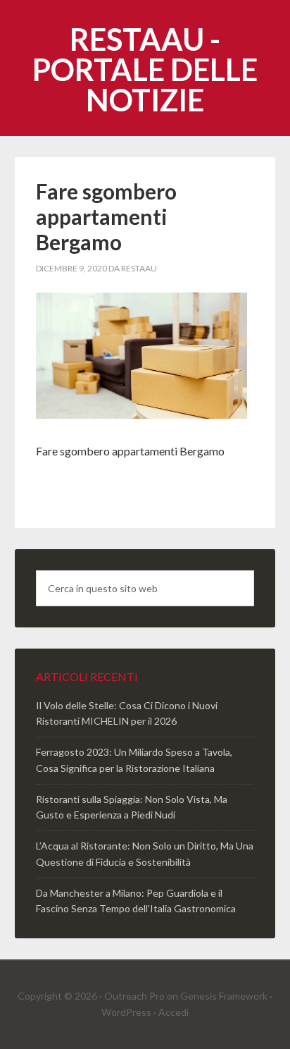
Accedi (173, 1012)
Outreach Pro (134, 996)
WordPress (126, 1012)
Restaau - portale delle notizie (145, 69)
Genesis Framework (223, 996)
